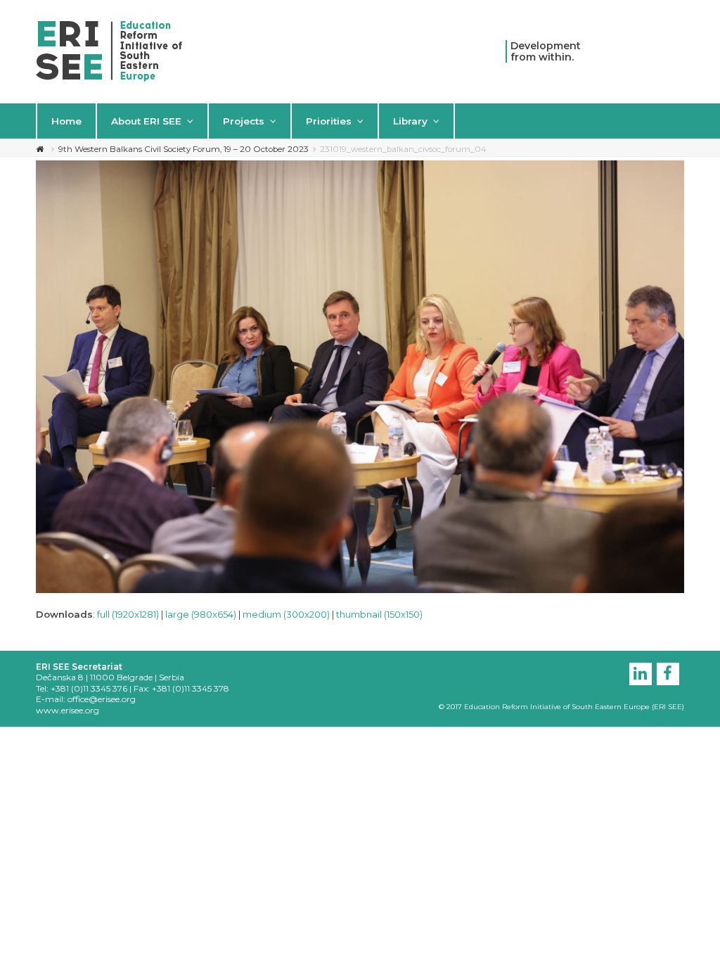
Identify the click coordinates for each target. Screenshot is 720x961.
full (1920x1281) (128, 614)
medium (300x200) (286, 614)
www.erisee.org (67, 710)
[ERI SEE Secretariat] (109, 50)
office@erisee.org (102, 699)
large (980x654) (200, 614)
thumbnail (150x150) (379, 614)
